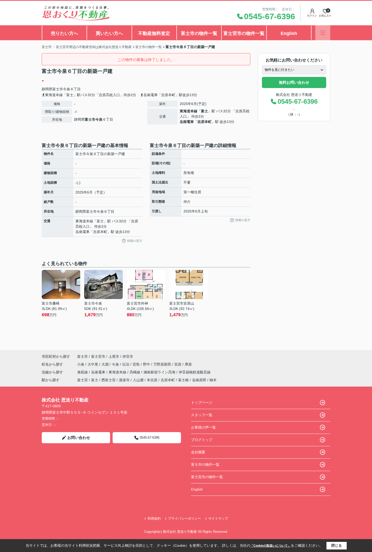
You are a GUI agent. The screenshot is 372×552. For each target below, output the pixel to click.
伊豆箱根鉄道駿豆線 (195, 372)
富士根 (183, 380)
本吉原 (152, 380)
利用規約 (154, 518)
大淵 (105, 364)
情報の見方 (134, 241)
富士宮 (82, 380)
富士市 (57, 89)
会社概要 (198, 452)
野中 (147, 364)
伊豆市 (127, 356)
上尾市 (114, 356)
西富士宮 (108, 380)
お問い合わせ (78, 437)
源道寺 (124, 380)
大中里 (93, 364)
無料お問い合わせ (294, 82)
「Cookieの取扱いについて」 (270, 545)
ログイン (312, 15)
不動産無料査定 (154, 33)
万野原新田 (162, 364)
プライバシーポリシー (184, 518)
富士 (204, 111)
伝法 (126, 364)
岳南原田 (199, 380)
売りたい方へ (64, 33)
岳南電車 (187, 122)
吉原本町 (204, 122)
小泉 (81, 364)
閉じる (336, 545)
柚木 (213, 380)
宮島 (137, 364)
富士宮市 (98, 356)
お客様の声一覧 (203, 427)
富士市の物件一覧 (199, 33)
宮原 (178, 364)
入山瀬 (138, 380)
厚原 (188, 364)
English (289, 33)
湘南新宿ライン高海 (159, 372)
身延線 (83, 372)
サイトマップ (218, 518)
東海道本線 (188, 111)
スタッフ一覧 (201, 415)
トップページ (201, 402)
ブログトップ (201, 440)
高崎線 (135, 372)
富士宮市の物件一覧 (243, 33)
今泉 (66, 89)
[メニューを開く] (323, 33)
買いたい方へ (109, 33)
